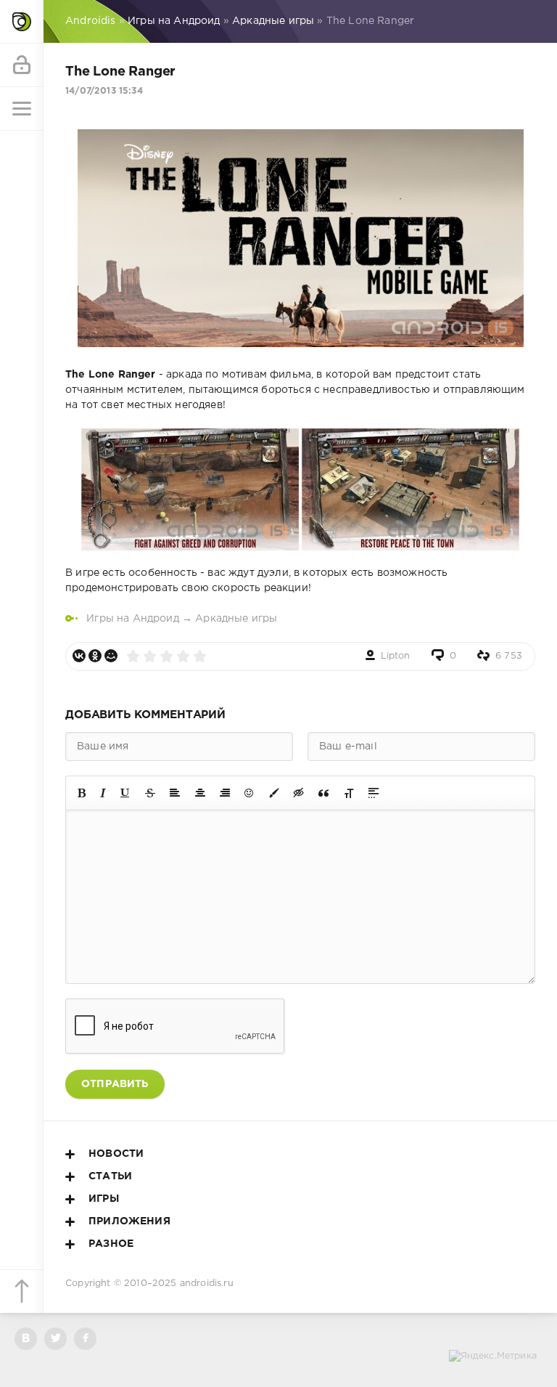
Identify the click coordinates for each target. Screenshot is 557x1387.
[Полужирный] (81, 793)
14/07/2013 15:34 (104, 91)
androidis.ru (207, 1284)
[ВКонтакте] (79, 655)
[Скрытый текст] (298, 793)
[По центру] (200, 793)
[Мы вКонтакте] (26, 1338)
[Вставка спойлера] (373, 793)
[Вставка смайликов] (249, 793)
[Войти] (22, 65)
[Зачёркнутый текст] (150, 793)
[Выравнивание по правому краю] (225, 793)
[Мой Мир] (110, 655)
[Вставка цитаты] (323, 793)
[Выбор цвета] (274, 793)
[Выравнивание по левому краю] (174, 793)
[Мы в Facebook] (85, 1338)
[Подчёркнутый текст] (125, 793)
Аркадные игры (236, 618)
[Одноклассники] (95, 655)
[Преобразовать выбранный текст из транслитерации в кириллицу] (349, 793)
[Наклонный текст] (103, 793)
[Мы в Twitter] (55, 1338)
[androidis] (22, 22)
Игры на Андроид (132, 618)
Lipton (395, 656)
